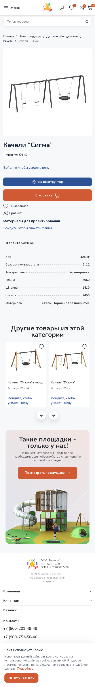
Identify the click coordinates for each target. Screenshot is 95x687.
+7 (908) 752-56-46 (20, 637)
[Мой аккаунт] (62, 7)
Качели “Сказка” (63, 383)
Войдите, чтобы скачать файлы (27, 228)
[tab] (20, 243)
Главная (9, 36)
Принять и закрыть (21, 678)
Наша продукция (30, 36)
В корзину (43, 195)
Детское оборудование (62, 36)
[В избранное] (41, 346)
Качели (8, 41)
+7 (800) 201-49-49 (20, 628)
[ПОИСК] (87, 22)
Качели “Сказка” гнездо (25, 383)
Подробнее (25, 669)
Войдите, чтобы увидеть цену (26, 167)
